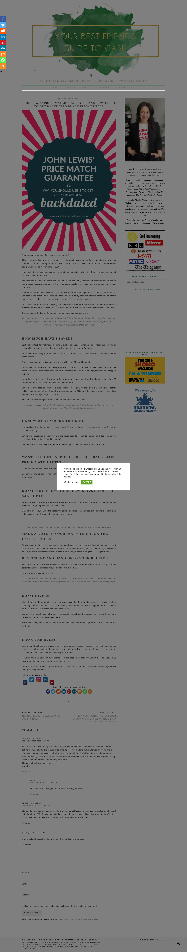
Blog (85, 88)
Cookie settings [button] (71, 482)
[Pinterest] (3, 42)
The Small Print (125, 88)
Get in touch (103, 88)
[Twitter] (3, 25)
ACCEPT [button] (87, 482)
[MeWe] (3, 48)
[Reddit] (3, 31)
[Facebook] (3, 19)
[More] (3, 66)
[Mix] (3, 54)
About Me (70, 88)
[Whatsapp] (3, 60)
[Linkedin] (3, 37)
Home (55, 88)
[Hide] (1, 71)
